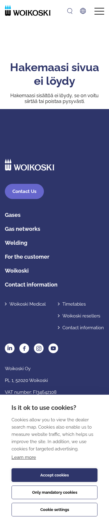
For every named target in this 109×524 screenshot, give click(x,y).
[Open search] (70, 11)
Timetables (74, 304)
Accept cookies (54, 475)
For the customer (27, 257)
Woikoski (17, 270)
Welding (16, 243)
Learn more (24, 457)
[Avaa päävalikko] (99, 11)
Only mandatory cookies (54, 492)
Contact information (31, 284)
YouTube (53, 348)
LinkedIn (10, 348)
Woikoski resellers (81, 316)
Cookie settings (54, 509)
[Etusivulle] (28, 10)
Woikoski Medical (27, 304)
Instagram (39, 348)
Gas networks (22, 229)
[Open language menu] (83, 11)
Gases (13, 215)
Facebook (24, 348)
